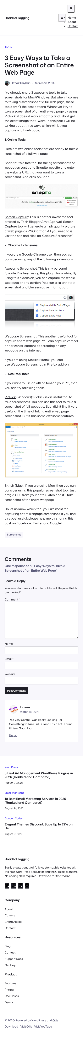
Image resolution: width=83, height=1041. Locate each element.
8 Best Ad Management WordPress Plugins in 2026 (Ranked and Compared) (39, 775)
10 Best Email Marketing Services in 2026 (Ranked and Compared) (35, 800)
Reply (13, 735)
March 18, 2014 (29, 712)
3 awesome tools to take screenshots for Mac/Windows (36, 94)
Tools (8, 47)
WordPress (11, 767)
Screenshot (14, 534)
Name (9, 644)
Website (10, 674)
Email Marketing (14, 792)
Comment (12, 599)
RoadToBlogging (17, 18)
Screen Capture (16, 217)
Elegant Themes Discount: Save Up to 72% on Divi (39, 826)
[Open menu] (61, 18)
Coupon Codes (14, 818)
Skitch (9, 485)
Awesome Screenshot (21, 268)
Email (9, 659)
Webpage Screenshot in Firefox (34, 364)
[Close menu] (71, 9)
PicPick (10, 397)
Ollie (55, 1020)
